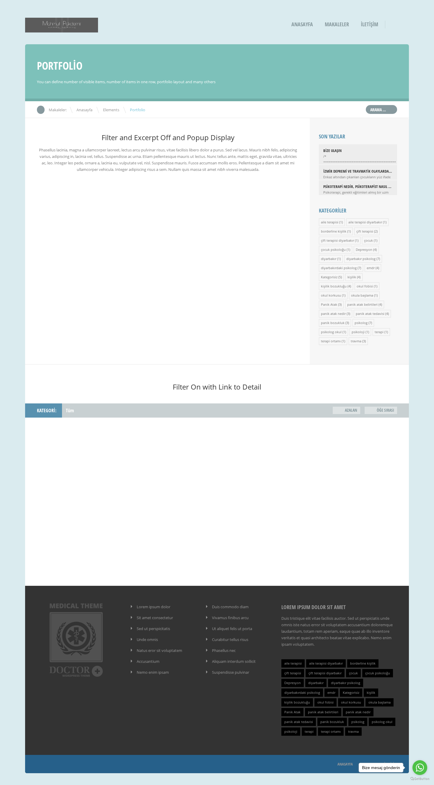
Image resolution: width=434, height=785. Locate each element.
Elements (111, 109)
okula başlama (362, 295)
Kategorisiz (329, 277)
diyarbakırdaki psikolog (339, 268)
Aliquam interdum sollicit (234, 661)
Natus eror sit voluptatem (159, 650)
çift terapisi (364, 231)
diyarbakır (328, 258)
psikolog (361, 322)
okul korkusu (331, 295)
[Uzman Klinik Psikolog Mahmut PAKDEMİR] (61, 28)
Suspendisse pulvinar (230, 672)
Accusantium (148, 661)
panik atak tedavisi (370, 313)
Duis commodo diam (230, 606)
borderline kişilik (333, 231)
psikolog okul (331, 332)
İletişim (369, 24)
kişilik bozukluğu (334, 286)
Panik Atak (329, 304)
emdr (371, 268)
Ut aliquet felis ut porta (232, 628)
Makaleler (337, 24)
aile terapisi (329, 222)
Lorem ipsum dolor (153, 606)
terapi (379, 332)
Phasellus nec (224, 650)
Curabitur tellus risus (230, 639)
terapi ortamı (331, 341)
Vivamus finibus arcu (230, 617)
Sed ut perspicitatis (153, 628)
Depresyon (364, 249)
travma (356, 341)
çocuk (368, 240)
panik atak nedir (333, 313)
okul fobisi (365, 286)
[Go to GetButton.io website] (419, 779)
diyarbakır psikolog (361, 258)
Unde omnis (147, 639)
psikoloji (358, 332)
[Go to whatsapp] (419, 767)
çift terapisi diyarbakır (337, 240)
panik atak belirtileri (362, 304)
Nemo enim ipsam (153, 672)
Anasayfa (302, 24)
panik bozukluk (333, 322)
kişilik (351, 277)
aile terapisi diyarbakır (365, 222)
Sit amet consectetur (155, 617)
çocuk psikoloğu (333, 249)
